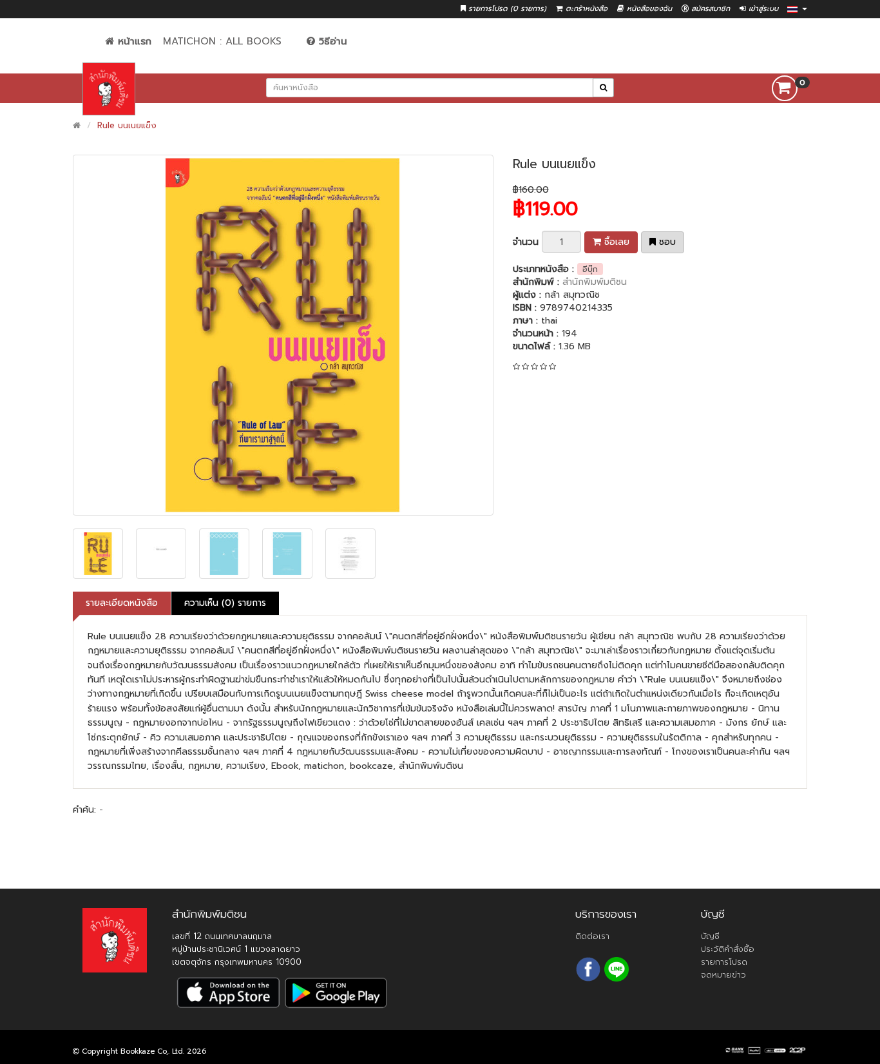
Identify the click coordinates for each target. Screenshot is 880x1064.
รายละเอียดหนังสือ (122, 603)
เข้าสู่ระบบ (762, 8)
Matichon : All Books (222, 41)
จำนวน (526, 242)
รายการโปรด (724, 962)
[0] (785, 88)
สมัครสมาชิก (709, 8)
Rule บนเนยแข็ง (127, 125)
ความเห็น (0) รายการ (225, 603)
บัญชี (710, 936)
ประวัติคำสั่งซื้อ (727, 949)
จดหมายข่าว (723, 975)
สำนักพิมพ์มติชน (594, 282)
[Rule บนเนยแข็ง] (283, 335)
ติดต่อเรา (592, 936)
